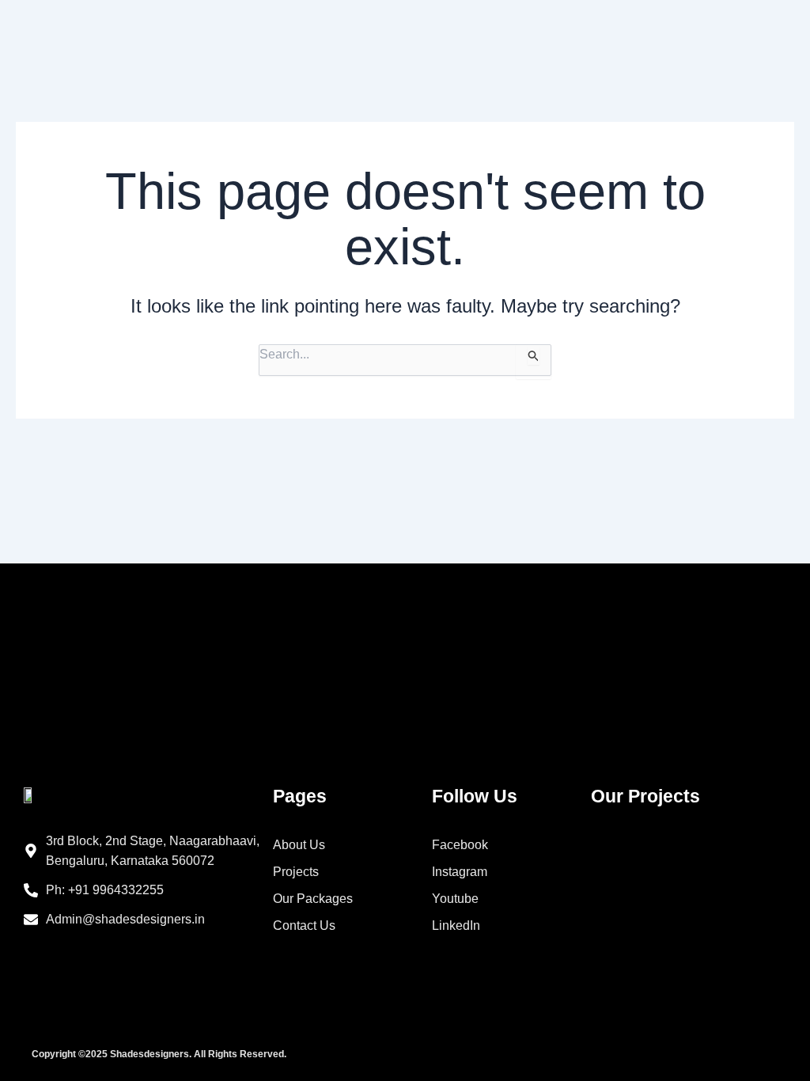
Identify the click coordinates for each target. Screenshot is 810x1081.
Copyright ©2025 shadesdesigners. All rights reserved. (159, 1054)
